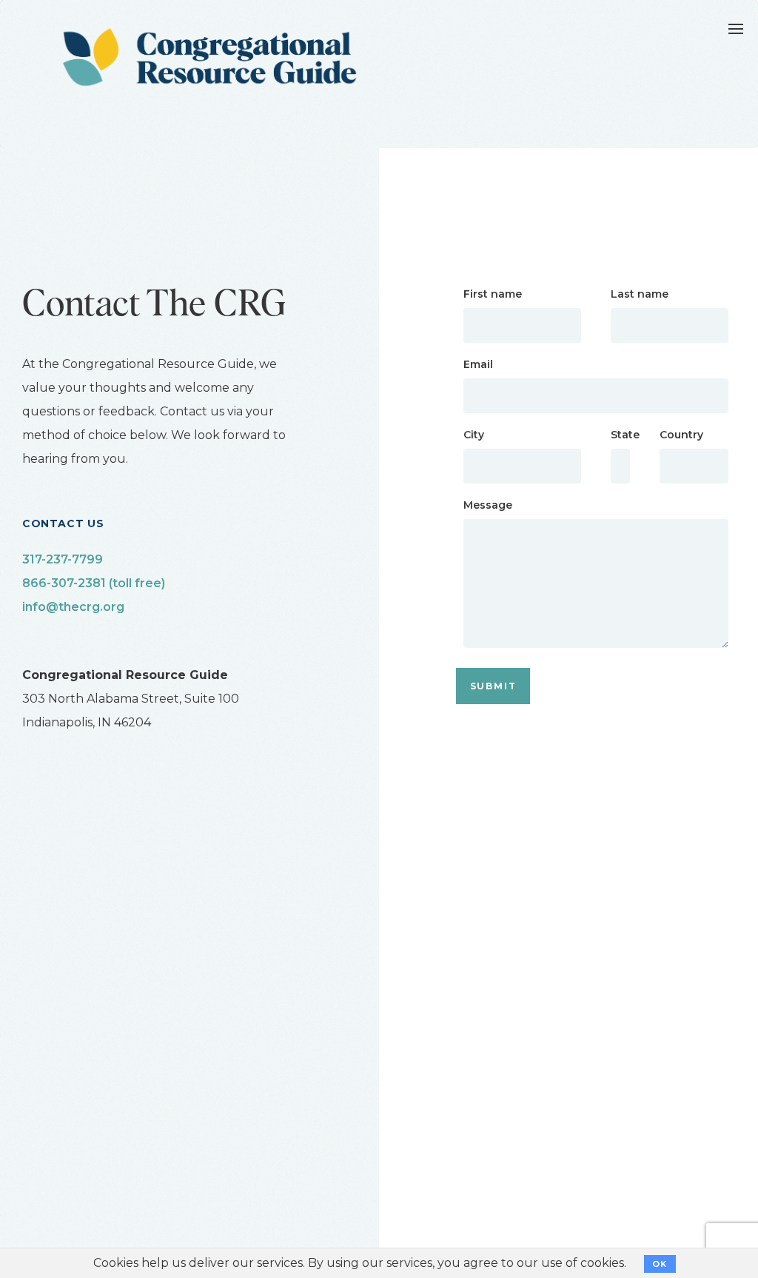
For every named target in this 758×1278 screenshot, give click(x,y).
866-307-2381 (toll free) (93, 583)
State (620, 434)
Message (487, 505)
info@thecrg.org (73, 607)
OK (660, 1264)
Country (681, 434)
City (473, 434)
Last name (639, 294)
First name (492, 294)
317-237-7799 (62, 559)
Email (478, 364)
